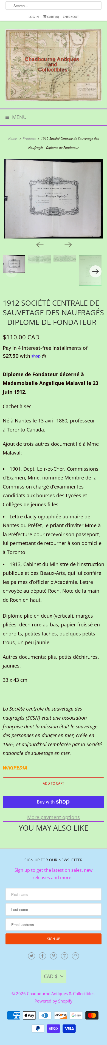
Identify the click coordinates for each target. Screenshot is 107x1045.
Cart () (52, 17)
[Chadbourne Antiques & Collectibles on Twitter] (31, 955)
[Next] (68, 244)
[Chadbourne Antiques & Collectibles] (53, 66)
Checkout (71, 17)
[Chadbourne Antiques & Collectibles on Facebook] (42, 955)
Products (29, 138)
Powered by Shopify (53, 1001)
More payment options (53, 817)
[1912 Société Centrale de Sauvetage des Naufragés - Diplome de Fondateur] (53, 198)
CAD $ (51, 976)
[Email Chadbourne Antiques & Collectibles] (75, 955)
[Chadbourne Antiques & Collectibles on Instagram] (64, 955)
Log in (34, 17)
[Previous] (39, 244)
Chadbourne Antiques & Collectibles (60, 993)
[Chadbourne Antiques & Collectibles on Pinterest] (53, 955)
